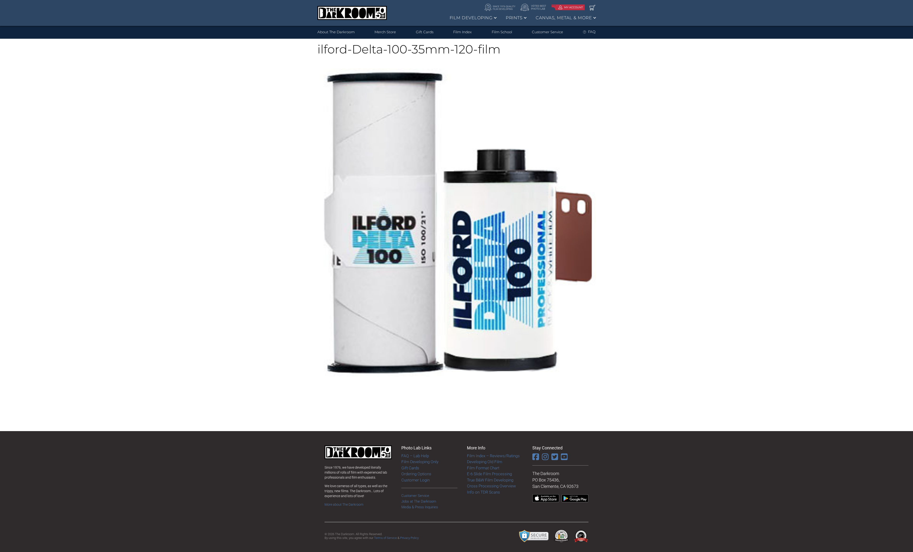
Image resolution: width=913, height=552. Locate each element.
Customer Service (547, 32)
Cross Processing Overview (491, 486)
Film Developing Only (419, 461)
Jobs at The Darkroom (418, 501)
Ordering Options (416, 473)
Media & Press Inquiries (419, 507)
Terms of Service (385, 538)
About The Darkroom (336, 32)
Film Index (462, 32)
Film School (502, 32)
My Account (573, 7)
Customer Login (415, 480)
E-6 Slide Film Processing (489, 473)
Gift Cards (424, 32)
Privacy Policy (409, 538)
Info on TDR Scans (483, 492)
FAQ (592, 31)
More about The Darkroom (344, 504)
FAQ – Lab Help (415, 455)
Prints (514, 17)
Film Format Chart (483, 468)
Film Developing (471, 17)
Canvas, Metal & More (564, 17)
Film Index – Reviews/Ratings (493, 455)
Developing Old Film (484, 461)
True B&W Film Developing (490, 480)
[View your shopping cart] (592, 7)
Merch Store (385, 32)
